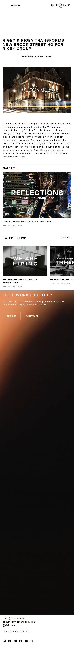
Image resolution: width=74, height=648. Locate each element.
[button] (37, 632)
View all (66, 237)
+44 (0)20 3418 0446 (13, 619)
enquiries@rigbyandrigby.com (19, 622)
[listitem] (25, 267)
